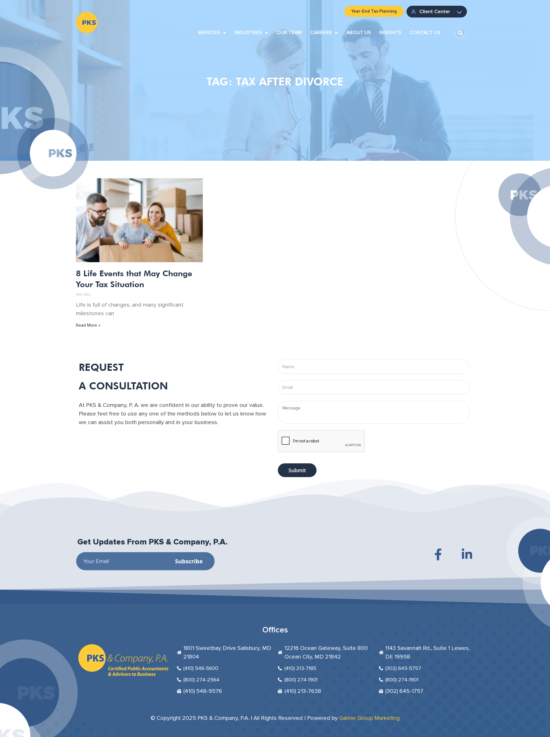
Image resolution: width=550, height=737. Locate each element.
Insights (390, 33)
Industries (248, 33)
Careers (321, 33)
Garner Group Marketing (369, 718)
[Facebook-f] (438, 554)
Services (209, 33)
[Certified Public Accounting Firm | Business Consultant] (86, 16)
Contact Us (425, 33)
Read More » (88, 325)
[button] (460, 33)
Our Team (289, 33)
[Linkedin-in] (467, 554)
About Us (358, 33)
